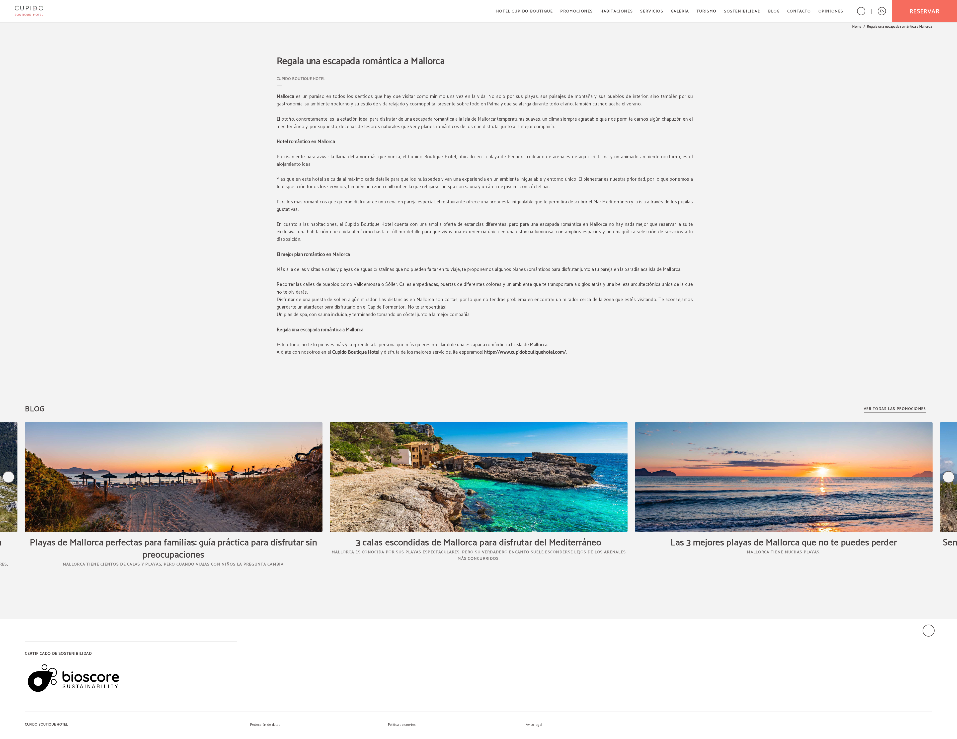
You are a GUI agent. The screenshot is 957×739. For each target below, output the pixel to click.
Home (856, 27)
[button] (882, 11)
